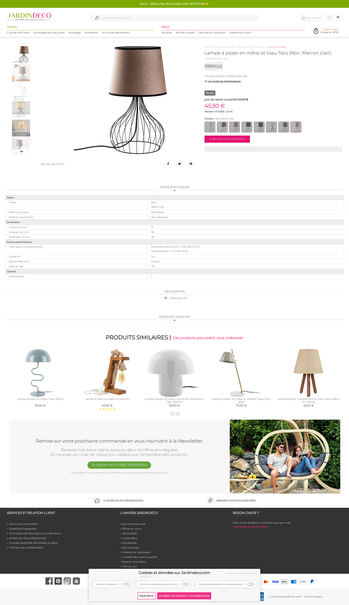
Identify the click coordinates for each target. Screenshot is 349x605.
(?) (119, 584)
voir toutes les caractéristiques (224, 81)
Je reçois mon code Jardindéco (119, 465)
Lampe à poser (277, 47)
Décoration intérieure (212, 32)
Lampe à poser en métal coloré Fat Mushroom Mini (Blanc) (174, 400)
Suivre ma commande (23, 524)
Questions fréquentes (22, 528)
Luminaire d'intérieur (251, 47)
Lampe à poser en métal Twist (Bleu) (40, 399)
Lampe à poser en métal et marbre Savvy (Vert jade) (241, 400)
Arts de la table (185, 32)
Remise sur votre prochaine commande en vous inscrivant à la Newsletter (119, 441)
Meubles (166, 32)
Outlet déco (129, 538)
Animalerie (91, 32)
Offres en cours (131, 528)
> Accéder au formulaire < (251, 526)
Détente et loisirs (240, 32)
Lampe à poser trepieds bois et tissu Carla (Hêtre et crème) (308, 400)
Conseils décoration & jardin (139, 557)
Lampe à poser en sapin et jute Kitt (107, 399)
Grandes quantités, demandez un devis (33, 542)
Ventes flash (129, 533)
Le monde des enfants (116, 32)
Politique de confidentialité (26, 547)
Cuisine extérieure (18, 32)
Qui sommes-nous (133, 524)
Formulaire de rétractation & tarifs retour (35, 533)
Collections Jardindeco (136, 552)
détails (144, 576)
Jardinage (74, 32)
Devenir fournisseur (134, 561)
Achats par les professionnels (27, 538)
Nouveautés (129, 542)
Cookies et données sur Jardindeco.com (174, 572)
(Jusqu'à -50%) (329, 31)
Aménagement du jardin (49, 32)
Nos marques (130, 547)
